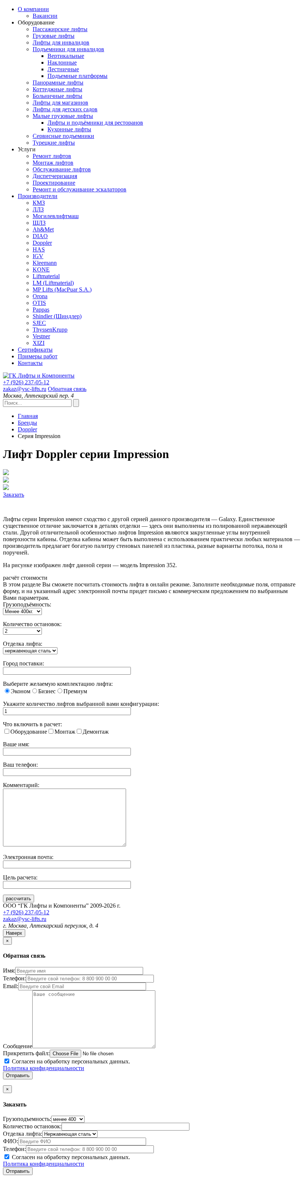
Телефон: (14, 978)
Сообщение (17, 1046)
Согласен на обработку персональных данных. (66, 1064)
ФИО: (10, 1141)
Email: (10, 986)
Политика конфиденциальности (43, 1068)
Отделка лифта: (22, 1134)
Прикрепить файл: (26, 1053)
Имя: (9, 970)
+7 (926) (26, 382)
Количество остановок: (32, 1126)
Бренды (27, 423)
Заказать (13, 494)
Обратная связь (67, 389)
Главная (28, 416)
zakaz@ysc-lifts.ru (24, 389)
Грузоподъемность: (27, 1119)
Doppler (27, 429)
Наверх (14, 933)
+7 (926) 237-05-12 (26, 912)
